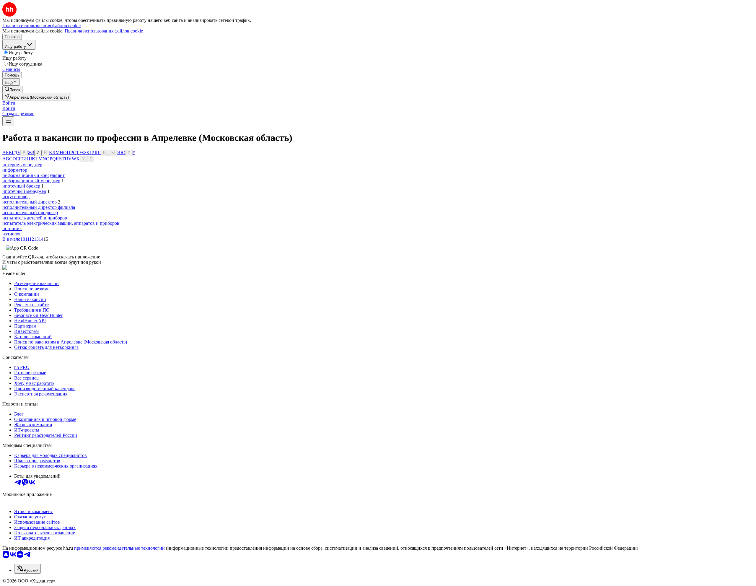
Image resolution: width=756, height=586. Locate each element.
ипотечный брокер (21, 185)
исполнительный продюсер (30, 212)
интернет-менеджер (22, 164)
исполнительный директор (29, 201)
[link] (12, 89)
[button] (8, 102)
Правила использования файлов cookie (104, 30)
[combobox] (27, 569)
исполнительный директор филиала (38, 207)
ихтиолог (11, 233)
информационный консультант (33, 175)
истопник (12, 228)
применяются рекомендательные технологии (119, 548)
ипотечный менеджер (24, 191)
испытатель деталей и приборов (34, 217)
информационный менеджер (31, 180)
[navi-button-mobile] (8, 121)
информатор (14, 169)
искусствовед (16, 196)
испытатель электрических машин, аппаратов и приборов (60, 223)
